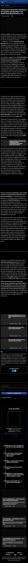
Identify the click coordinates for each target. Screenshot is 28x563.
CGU (21, 554)
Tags (15, 554)
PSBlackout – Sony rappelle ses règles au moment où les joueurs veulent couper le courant (15, 475)
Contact (19, 552)
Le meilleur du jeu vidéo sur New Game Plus (14, 2)
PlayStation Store (13, 276)
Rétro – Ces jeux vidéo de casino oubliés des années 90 (15, 461)
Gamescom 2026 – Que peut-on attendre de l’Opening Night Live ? (15, 447)
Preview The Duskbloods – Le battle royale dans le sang (14, 481)
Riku (2, 351)
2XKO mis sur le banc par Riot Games (14, 467)
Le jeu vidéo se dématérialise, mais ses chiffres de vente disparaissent (14, 454)
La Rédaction (10, 552)
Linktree (8, 554)
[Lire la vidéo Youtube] (14, 305)
